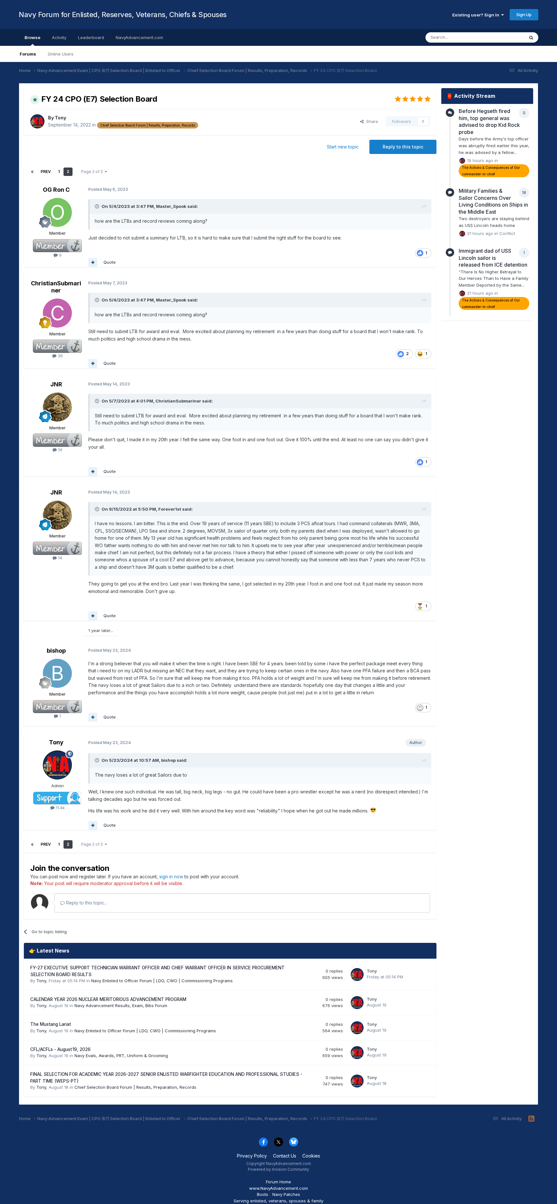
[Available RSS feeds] (531, 1118)
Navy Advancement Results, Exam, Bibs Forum (120, 1005)
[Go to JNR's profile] (57, 407)
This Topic (505, 37)
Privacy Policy (252, 1155)
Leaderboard (91, 37)
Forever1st (169, 509)
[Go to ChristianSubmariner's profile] (57, 313)
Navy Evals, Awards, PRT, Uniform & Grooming (121, 1055)
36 (59, 355)
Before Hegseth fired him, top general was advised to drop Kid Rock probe (489, 121)
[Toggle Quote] (98, 206)
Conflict (507, 233)
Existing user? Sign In (476, 14)
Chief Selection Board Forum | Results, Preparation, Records (135, 1087)
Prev (46, 171)
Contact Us (284, 1155)
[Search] (531, 37)
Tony (60, 117)
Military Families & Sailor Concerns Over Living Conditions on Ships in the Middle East (493, 201)
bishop (56, 650)
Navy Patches (286, 1194)
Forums (28, 53)
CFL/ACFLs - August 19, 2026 (60, 1049)
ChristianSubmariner (56, 287)
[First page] (32, 172)
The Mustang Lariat (50, 1024)
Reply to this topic (403, 146)
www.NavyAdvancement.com (278, 1188)
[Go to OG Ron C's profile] (57, 212)
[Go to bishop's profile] (57, 673)
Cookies (311, 1155)
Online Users (60, 53)
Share (371, 121)
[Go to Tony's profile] (37, 121)
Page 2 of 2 (93, 171)
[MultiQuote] (92, 262)
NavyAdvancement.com (139, 37)
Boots (262, 1194)
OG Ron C (56, 189)
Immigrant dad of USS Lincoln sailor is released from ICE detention (493, 258)
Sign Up (524, 14)
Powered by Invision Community (278, 1169)
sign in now (171, 876)
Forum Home (278, 1181)
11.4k (59, 807)
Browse (32, 37)
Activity (59, 37)
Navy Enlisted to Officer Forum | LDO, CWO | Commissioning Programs (162, 980)
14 (59, 449)
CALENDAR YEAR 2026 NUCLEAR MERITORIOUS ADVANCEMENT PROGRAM (108, 999)
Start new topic (343, 146)
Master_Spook (171, 206)
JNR (56, 384)
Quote (109, 262)
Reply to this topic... (86, 902)
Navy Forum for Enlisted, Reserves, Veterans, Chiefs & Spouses (123, 14)
